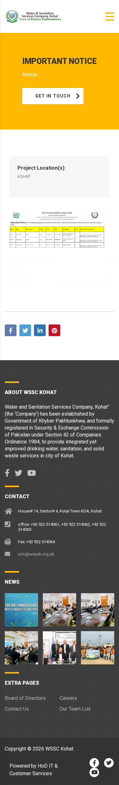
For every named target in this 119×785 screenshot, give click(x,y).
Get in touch (52, 95)
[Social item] (7, 473)
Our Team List (75, 709)
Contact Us (17, 709)
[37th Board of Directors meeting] (59, 607)
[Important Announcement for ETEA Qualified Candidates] (22, 607)
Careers (68, 698)
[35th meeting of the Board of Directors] (22, 645)
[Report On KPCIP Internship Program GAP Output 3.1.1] (59, 645)
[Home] (36, 16)
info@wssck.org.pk (36, 554)
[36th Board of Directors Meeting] (97, 607)
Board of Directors (25, 698)
